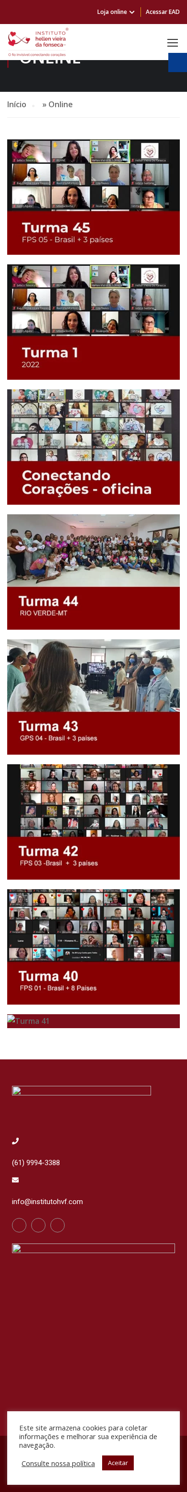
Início (16, 104)
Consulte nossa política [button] (58, 1463)
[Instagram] (38, 1225)
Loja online (112, 12)
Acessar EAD (163, 12)
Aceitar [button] (118, 1462)
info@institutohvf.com (47, 1201)
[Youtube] (57, 1225)
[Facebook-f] (19, 1225)
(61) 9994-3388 (36, 1162)
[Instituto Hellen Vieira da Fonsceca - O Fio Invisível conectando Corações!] (38, 42)
